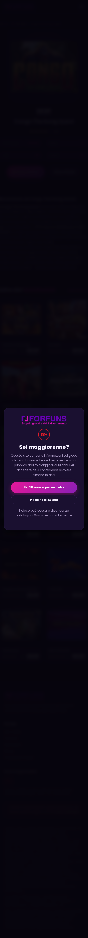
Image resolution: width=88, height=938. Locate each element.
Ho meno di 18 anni (44, 499)
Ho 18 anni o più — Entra (44, 487)
